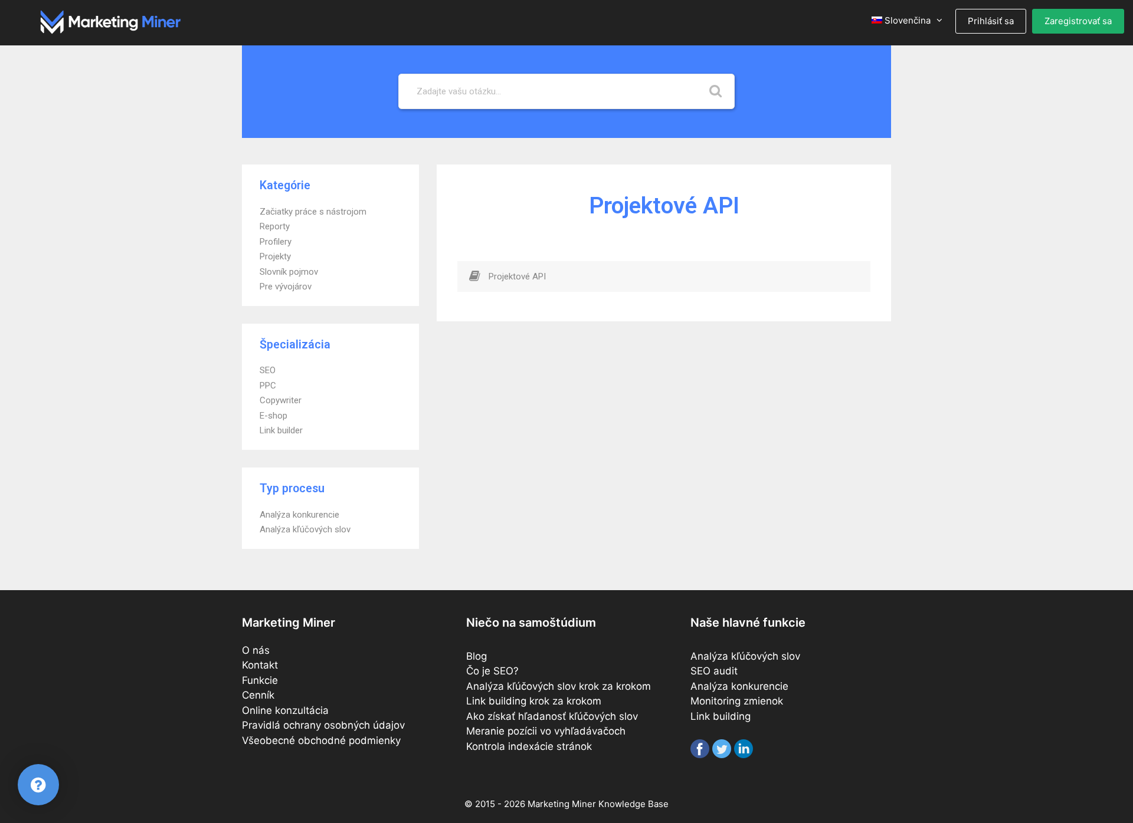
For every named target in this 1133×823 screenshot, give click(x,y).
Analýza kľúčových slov (305, 529)
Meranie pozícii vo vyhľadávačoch (546, 731)
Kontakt (260, 665)
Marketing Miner (562, 803)
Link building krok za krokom (533, 701)
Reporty (275, 226)
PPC (268, 385)
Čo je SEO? (492, 671)
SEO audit (714, 671)
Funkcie (260, 680)
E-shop (273, 415)
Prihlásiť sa (991, 21)
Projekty (275, 256)
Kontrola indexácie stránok (529, 746)
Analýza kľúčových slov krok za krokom (558, 686)
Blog (476, 656)
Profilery (276, 241)
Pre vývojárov (286, 286)
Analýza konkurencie (299, 514)
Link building (720, 716)
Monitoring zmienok (736, 701)
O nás (256, 650)
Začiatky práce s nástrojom (313, 211)
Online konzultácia (285, 710)
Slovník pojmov (289, 271)
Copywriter (281, 400)
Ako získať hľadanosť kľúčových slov (552, 716)
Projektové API (517, 276)
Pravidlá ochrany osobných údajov (323, 725)
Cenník (258, 695)
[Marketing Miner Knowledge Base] (110, 21)
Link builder (281, 430)
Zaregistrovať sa (1078, 21)
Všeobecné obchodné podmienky (321, 740)
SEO (268, 370)
